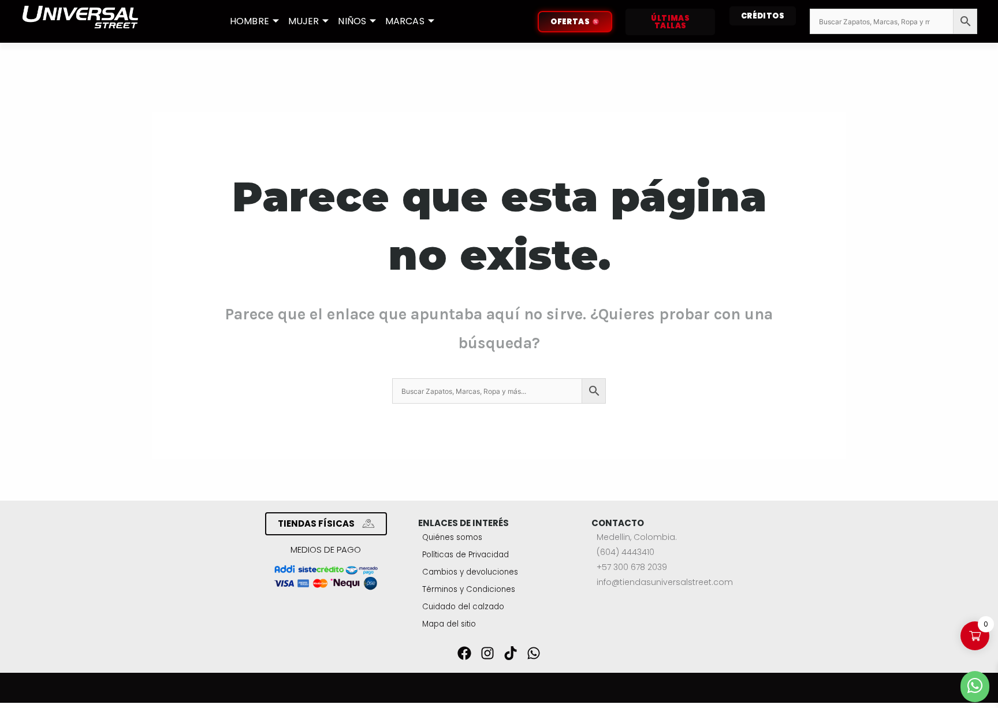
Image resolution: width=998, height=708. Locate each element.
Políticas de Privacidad (465, 554)
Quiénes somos (452, 537)
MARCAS (404, 21)
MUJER (303, 21)
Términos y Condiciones (468, 589)
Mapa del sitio (449, 623)
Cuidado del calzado (463, 606)
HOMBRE (249, 21)
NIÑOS (352, 21)
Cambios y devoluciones (470, 572)
